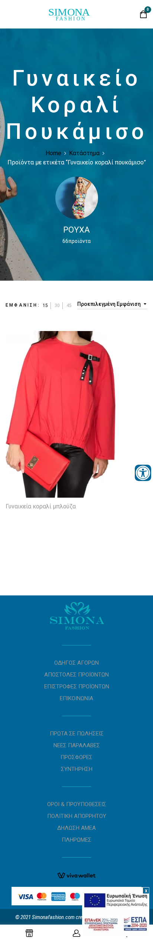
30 (57, 305)
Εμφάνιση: (23, 305)
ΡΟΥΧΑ (76, 229)
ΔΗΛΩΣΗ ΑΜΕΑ (76, 828)
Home (53, 153)
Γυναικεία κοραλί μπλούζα (41, 506)
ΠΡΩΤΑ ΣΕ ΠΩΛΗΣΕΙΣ (77, 733)
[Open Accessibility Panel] (143, 473)
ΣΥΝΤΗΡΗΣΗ (76, 769)
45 (69, 305)
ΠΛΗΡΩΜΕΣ (76, 839)
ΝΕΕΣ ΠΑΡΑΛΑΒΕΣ (76, 745)
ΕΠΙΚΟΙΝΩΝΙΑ (76, 698)
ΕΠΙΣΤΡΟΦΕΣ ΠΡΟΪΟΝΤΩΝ (76, 686)
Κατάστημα (84, 153)
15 (45, 305)
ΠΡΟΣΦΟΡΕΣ (76, 757)
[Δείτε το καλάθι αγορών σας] (143, 16)
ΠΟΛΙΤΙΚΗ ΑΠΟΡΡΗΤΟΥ (76, 816)
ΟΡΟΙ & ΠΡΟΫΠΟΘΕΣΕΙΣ (76, 804)
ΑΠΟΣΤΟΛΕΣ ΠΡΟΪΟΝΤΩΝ (76, 674)
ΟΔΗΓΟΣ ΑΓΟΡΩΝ (76, 662)
